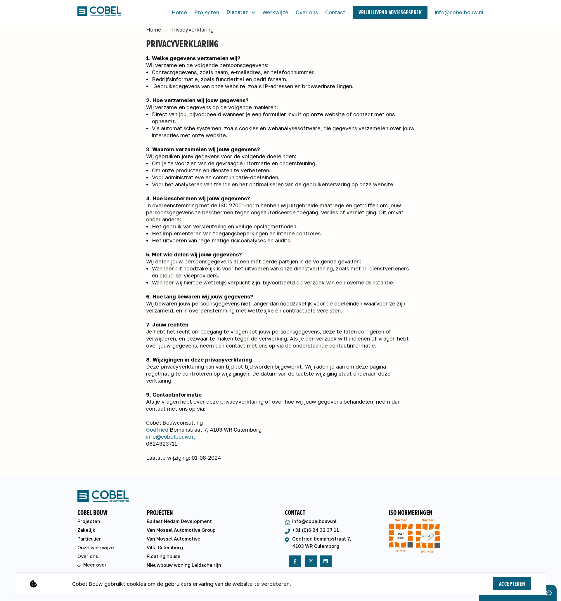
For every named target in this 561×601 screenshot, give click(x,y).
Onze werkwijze (95, 547)
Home (179, 12)
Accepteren (512, 583)
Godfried (157, 429)
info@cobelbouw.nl (459, 12)
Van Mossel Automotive (173, 539)
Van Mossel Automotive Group (181, 530)
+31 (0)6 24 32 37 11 (315, 530)
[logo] (110, 12)
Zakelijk (86, 530)
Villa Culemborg (165, 547)
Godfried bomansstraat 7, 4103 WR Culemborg (321, 542)
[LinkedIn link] (326, 561)
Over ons (307, 12)
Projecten (206, 12)
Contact (335, 12)
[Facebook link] (295, 561)
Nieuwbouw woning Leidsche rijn (184, 565)
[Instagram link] (311, 561)
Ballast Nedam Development (179, 521)
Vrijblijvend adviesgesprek (390, 12)
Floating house (164, 556)
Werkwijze (275, 12)
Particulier (89, 539)
